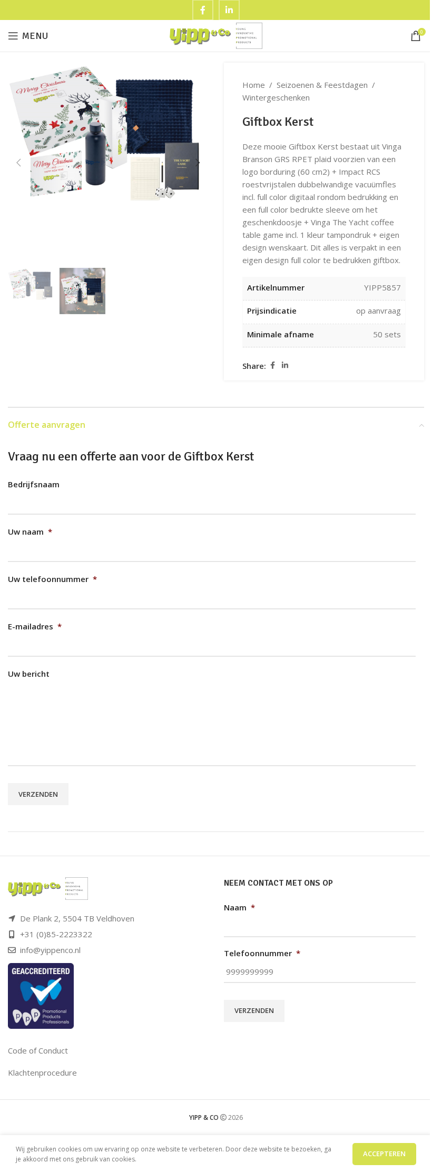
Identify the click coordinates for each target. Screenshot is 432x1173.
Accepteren (384, 1153)
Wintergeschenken (276, 97)
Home (253, 84)
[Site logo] (216, 34)
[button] (18, 162)
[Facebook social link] (272, 365)
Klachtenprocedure (42, 1072)
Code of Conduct (38, 1050)
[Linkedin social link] (285, 365)
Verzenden (38, 794)
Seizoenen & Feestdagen (322, 84)
